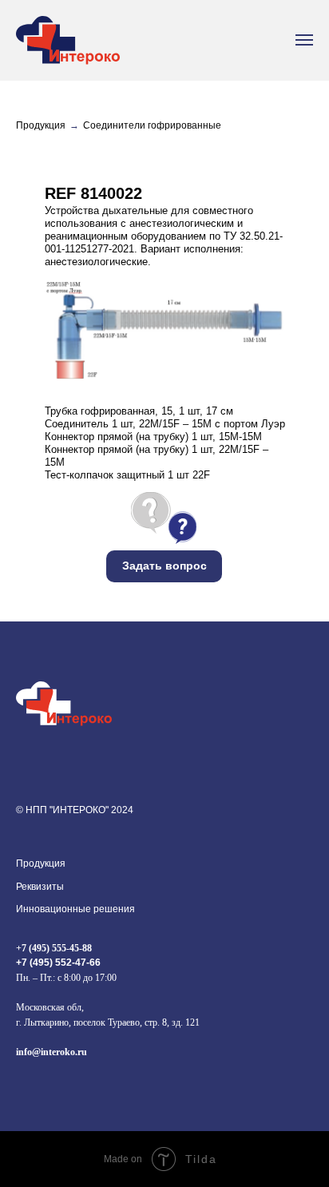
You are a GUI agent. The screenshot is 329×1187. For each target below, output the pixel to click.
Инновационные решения (75, 909)
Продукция (40, 125)
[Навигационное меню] (304, 40)
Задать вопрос (164, 565)
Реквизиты (40, 886)
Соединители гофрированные (152, 125)
